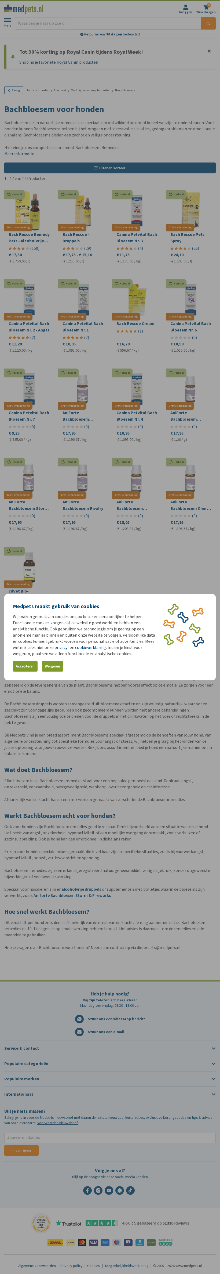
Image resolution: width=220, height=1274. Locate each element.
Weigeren (52, 666)
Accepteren (25, 666)
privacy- (61, 647)
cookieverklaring (90, 647)
